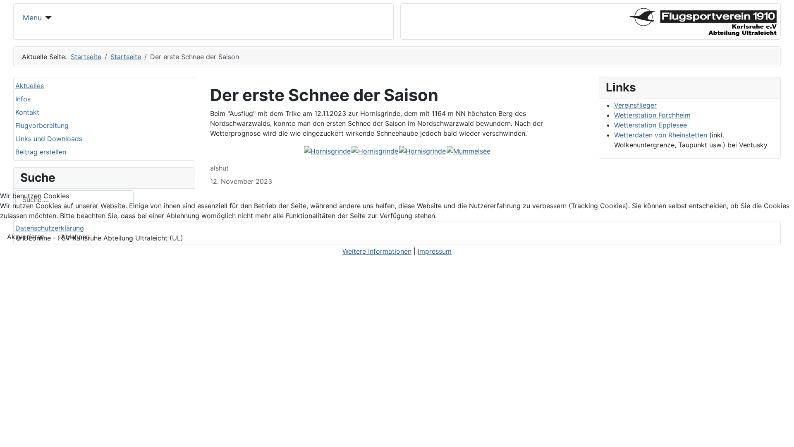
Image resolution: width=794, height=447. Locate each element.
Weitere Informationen (376, 251)
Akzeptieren (26, 237)
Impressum (435, 251)
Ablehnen (75, 237)
